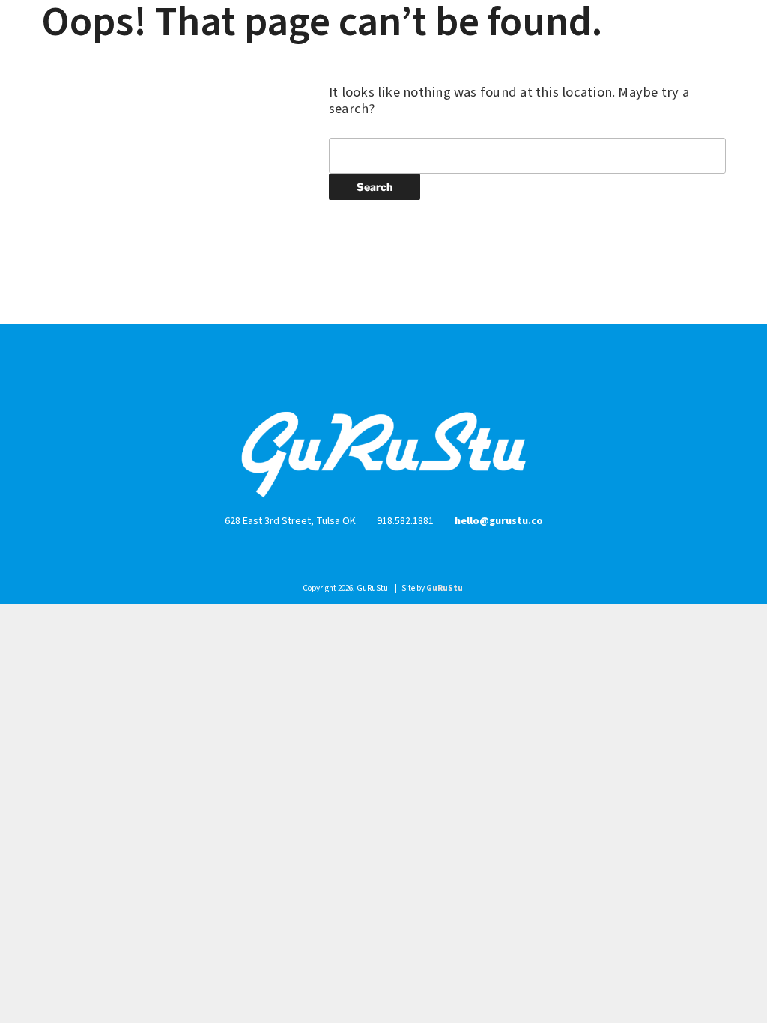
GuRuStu (444, 588)
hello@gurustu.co (499, 521)
